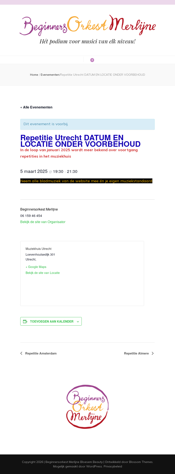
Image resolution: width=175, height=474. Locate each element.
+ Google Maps (36, 267)
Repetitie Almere (137, 353)
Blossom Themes (141, 462)
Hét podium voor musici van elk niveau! (87, 41)
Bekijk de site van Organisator (42, 221)
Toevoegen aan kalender (51, 321)
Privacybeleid (113, 466)
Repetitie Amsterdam (40, 353)
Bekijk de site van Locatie (43, 272)
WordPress (94, 466)
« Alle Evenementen (36, 107)
